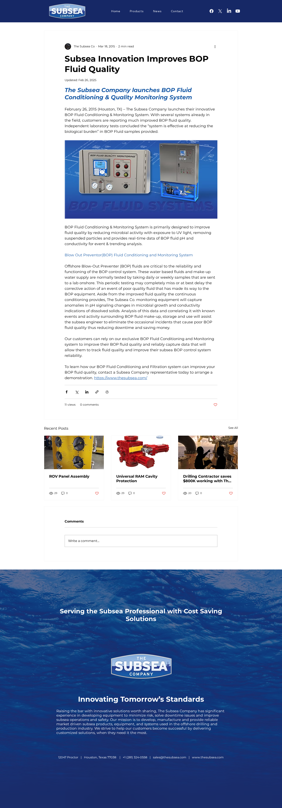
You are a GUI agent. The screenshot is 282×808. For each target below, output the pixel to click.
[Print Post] (107, 392)
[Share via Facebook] (67, 392)
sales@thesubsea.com (169, 757)
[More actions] (214, 46)
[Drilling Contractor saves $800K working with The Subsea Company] (208, 452)
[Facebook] (211, 11)
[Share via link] (97, 392)
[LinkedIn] (229, 11)
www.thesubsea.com (208, 757)
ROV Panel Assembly (69, 476)
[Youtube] (237, 11)
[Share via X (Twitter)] (77, 392)
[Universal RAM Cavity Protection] (141, 452)
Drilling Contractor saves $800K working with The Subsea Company (207, 478)
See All (233, 428)
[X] (220, 11)
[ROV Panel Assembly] (74, 452)
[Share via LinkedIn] (87, 392)
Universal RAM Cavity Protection (137, 478)
